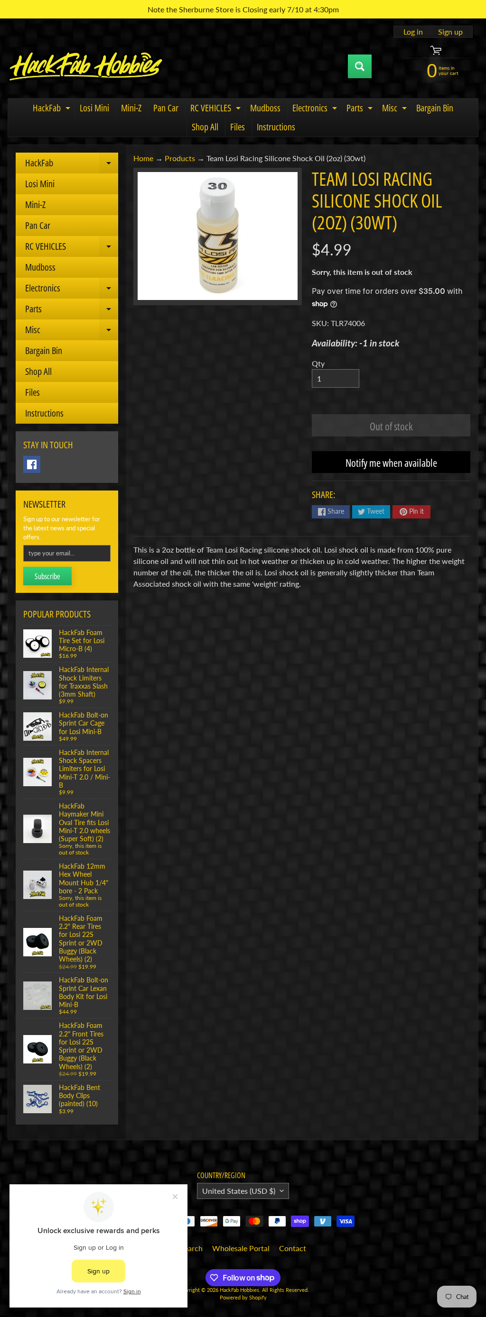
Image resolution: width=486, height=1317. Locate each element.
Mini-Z (131, 107)
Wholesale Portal (241, 1248)
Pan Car (165, 107)
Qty (318, 363)
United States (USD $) (238, 1190)
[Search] (360, 66)
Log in (413, 32)
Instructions (276, 126)
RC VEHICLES (216, 109)
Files (237, 126)
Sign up (450, 32)
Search (191, 1248)
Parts (360, 109)
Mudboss (265, 107)
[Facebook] (31, 464)
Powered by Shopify (243, 1297)
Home (143, 158)
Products (180, 158)
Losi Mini (94, 107)
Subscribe (47, 576)
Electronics (315, 109)
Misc (395, 109)
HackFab (53, 109)
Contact (292, 1248)
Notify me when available (391, 462)
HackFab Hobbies (239, 1290)
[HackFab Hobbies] (86, 66)
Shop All (205, 126)
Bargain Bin (434, 107)
